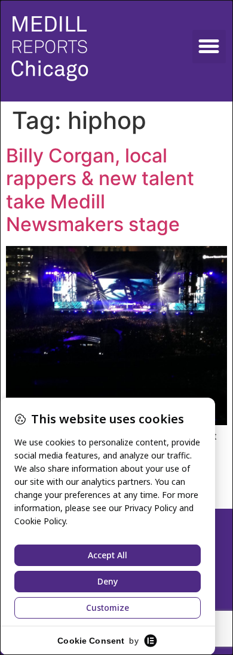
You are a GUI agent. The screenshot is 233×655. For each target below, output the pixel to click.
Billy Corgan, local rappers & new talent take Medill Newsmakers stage (100, 190)
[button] (209, 46)
